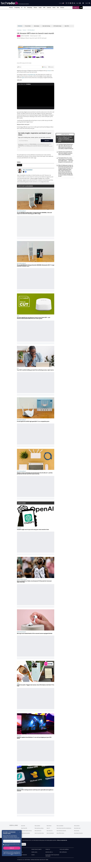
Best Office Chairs (60, 833)
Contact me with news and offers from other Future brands (12, 845)
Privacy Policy (16, 852)
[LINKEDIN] (26, 172)
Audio (40, 7)
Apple (23, 77)
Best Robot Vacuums (78, 833)
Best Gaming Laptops (39, 828)
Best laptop (36, 26)
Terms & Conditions (10, 853)
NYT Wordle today (57, 26)
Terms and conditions (64, 849)
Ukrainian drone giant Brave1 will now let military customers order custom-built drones (65, 153)
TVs (25, 7)
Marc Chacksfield (25, 35)
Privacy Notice (20, 145)
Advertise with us (49, 852)
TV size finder (28, 26)
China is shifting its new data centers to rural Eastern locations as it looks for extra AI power (65, 139)
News (18, 36)
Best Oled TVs (49, 830)
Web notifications (63, 852)
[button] (87, 3)
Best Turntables (60, 825)
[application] (35, 96)
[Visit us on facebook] (66, 3)
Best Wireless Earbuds (61, 830)
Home (54, 7)
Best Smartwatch (50, 833)
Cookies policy (34, 852)
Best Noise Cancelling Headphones (64, 828)
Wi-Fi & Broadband (31, 30)
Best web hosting (46, 26)
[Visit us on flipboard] (72, 3)
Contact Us (48, 849)
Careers (33, 854)
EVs (58, 7)
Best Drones (76, 830)
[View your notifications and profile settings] (83, 3)
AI (21, 7)
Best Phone (49, 825)
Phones (11, 7)
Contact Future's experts (36, 849)
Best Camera (76, 825)
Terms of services (33, 144)
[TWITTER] (24, 172)
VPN (44, 7)
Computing (17, 7)
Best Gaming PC (38, 830)
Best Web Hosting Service (26, 830)
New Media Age (31, 74)
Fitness (35, 7)
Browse (62, 7)
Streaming (29, 7)
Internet (24, 30)
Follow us (45, 66)
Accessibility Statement (22, 854)
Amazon (49, 70)
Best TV (48, 828)
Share (20, 66)
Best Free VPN (24, 828)
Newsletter (52, 66)
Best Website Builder (25, 833)
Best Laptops (37, 825)
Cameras (49, 7)
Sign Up (12, 848)
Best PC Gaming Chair (39, 833)
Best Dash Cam (77, 828)
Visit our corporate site (62, 840)
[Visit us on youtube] (70, 3)
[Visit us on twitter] (68, 3)
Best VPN (67, 26)
